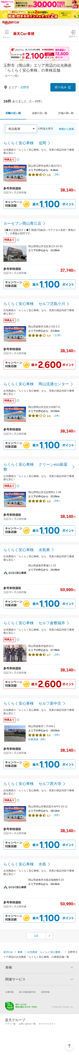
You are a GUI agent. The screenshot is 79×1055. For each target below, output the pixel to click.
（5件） (56, 734)
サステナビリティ (47, 1024)
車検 (20, 952)
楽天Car (8, 952)
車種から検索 (66, 129)
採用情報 (45, 992)
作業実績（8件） (37, 739)
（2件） (56, 174)
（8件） (56, 500)
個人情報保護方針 (27, 992)
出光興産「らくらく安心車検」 (45, 952)
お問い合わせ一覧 (27, 1024)
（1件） (56, 415)
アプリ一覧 (10, 1024)
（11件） (57, 335)
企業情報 (9, 992)
